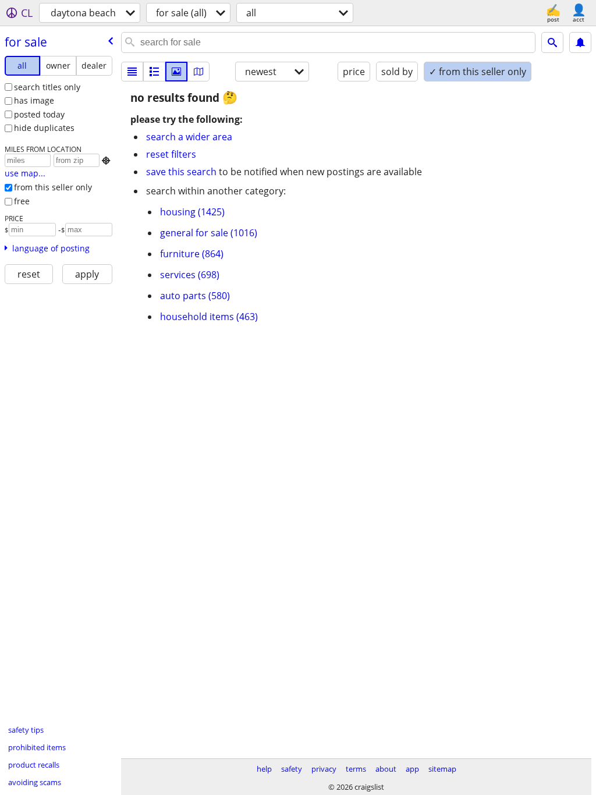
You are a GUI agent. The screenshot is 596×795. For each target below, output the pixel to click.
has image (34, 100)
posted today (39, 114)
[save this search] (580, 42)
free (22, 201)
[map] (198, 71)
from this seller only (53, 187)
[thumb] (154, 71)
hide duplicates (44, 127)
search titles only (47, 87)
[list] (132, 71)
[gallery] (176, 71)
